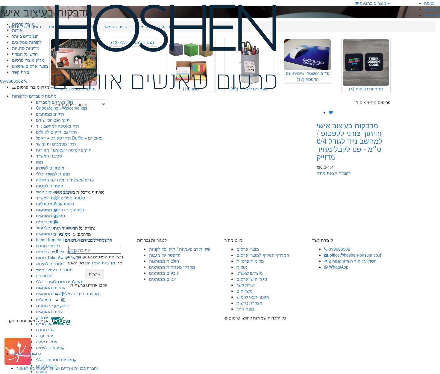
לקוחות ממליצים (27, 42)
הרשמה (431, 9)
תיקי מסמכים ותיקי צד (56, 144)
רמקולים (43, 299)
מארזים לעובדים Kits (54, 102)
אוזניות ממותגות (51, 287)
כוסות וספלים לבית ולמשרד (60, 198)
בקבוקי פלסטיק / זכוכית (57, 252)
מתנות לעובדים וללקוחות (34, 96)
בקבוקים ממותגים (52, 234)
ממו (39, 162)
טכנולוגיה (44, 275)
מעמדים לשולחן (50, 168)
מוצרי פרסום (23, 24)
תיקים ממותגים (50, 114)
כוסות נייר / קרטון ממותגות (60, 210)
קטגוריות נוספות (26, 353)
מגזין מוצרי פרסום (28, 60)
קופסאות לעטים (50, 347)
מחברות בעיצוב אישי (54, 269)
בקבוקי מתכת (48, 246)
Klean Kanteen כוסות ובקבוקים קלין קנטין (73, 240)
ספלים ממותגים (50, 216)
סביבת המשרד (49, 156)
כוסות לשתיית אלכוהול (56, 228)
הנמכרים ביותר (25, 36)
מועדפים (432, 15)
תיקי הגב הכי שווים (53, 120)
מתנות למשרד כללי (53, 174)
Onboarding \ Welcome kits (61, 108)
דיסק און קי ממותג (52, 305)
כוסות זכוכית (47, 222)
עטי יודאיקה (46, 341)
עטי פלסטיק (46, 317)
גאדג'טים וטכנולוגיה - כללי (59, 281)
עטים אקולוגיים (49, 323)
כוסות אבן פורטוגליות (55, 204)
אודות (17, 30)
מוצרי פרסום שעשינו (30, 66)
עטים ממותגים (49, 311)
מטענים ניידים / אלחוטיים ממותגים (67, 293)
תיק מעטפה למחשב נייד (57, 126)
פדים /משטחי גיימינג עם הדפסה (65, 180)
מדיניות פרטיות (26, 48)
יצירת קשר (21, 72)
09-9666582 (12, 81)
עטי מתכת (45, 329)
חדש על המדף (25, 54)
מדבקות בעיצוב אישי (54, 192)
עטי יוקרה (44, 335)
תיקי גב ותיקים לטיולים (56, 132)
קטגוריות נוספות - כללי (56, 359)
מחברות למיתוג (50, 264)
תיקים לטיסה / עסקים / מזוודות (64, 150)
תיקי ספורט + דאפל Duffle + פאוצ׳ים (69, 138)
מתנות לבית (46, 365)
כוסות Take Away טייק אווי (60, 258)
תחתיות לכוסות (49, 186)
